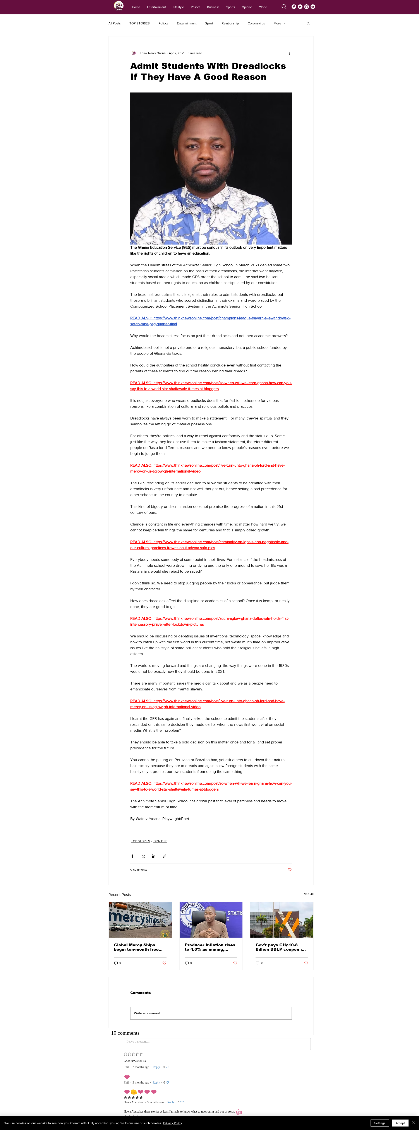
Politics (163, 23)
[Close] (413, 1123)
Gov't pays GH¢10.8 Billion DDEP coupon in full (280, 947)
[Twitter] (300, 6)
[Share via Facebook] (132, 856)
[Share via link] (164, 856)
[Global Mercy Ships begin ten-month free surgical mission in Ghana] (140, 920)
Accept (400, 1123)
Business (207, 1094)
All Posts (114, 23)
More (277, 23)
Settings (379, 1123)
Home (205, 1070)
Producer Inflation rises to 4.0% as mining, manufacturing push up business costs (210, 947)
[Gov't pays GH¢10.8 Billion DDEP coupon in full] (281, 920)
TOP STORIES (139, 23)
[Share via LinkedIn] (154, 856)
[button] (308, 23)
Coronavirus (256, 23)
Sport (209, 23)
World (205, 1111)
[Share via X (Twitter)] (143, 856)
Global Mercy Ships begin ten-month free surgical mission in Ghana (136, 947)
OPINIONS (160, 841)
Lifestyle (206, 1082)
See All (309, 894)
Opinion (207, 1105)
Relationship (230, 23)
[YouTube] (313, 6)
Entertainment (186, 23)
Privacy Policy (172, 1123)
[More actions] (289, 53)
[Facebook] (294, 6)
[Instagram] (306, 6)
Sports (205, 1099)
